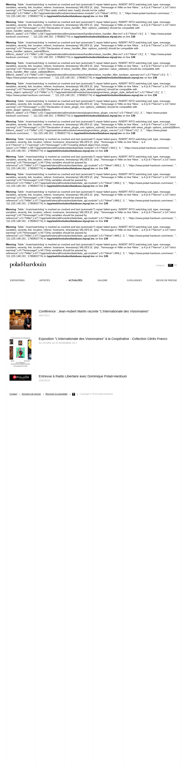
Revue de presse (166, 280)
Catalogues (134, 280)
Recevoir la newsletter (56, 394)
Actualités (75, 280)
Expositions (17, 280)
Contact (13, 394)
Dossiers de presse (31, 394)
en (175, 265)
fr (170, 265)
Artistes (44, 280)
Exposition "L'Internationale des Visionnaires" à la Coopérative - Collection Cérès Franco (103, 339)
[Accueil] (28, 267)
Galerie (102, 280)
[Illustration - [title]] (20, 328)
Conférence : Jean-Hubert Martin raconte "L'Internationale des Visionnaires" (94, 311)
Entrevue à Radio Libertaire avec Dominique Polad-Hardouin (83, 376)
